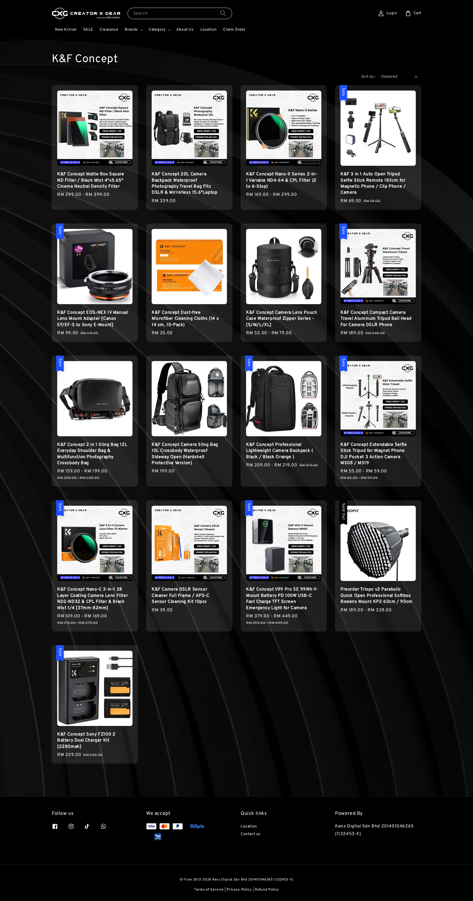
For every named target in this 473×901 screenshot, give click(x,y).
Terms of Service (209, 890)
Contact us (251, 834)
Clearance (109, 29)
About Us (185, 29)
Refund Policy (267, 890)
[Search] (223, 13)
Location (208, 29)
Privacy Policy (239, 890)
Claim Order (234, 29)
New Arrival (66, 29)
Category (157, 29)
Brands (131, 29)
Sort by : (368, 76)
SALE (88, 29)
